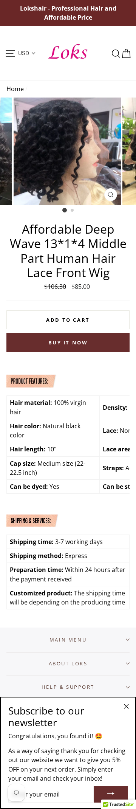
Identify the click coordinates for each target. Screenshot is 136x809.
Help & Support (68, 686)
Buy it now (68, 342)
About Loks (68, 663)
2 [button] (72, 210)
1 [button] (64, 210)
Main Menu (68, 639)
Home (15, 89)
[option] (68, 13)
